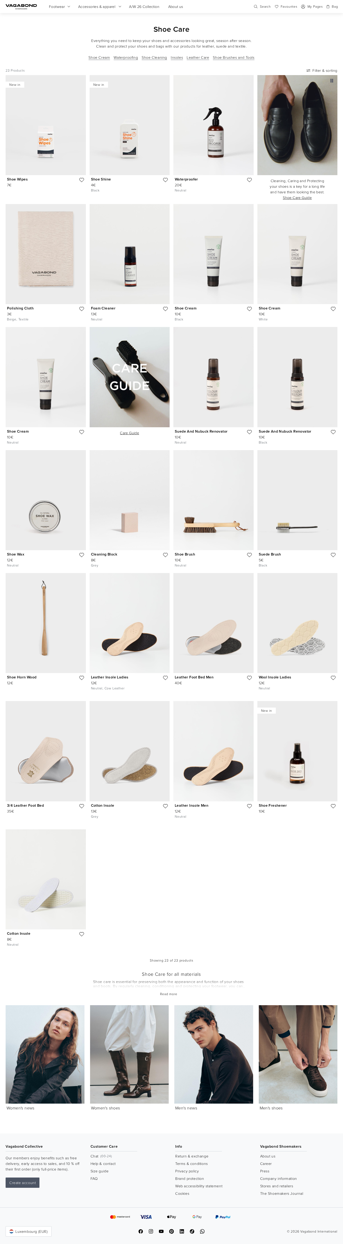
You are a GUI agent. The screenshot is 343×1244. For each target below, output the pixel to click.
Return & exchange (191, 1156)
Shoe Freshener (273, 805)
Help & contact (103, 1163)
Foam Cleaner (103, 308)
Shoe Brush (185, 554)
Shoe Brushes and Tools (233, 57)
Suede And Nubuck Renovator (201, 431)
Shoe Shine (101, 179)
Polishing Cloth (20, 308)
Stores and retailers (276, 1185)
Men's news (186, 1108)
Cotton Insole (102, 805)
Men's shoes (271, 1108)
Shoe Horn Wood (22, 677)
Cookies (182, 1193)
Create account (22, 1182)
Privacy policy (187, 1171)
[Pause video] (332, 80)
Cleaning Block (104, 554)
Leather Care (198, 57)
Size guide (100, 1171)
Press (265, 1171)
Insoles (177, 57)
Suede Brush (270, 554)
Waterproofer (186, 179)
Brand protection (189, 1178)
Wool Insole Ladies (275, 677)
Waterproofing (126, 57)
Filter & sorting (324, 70)
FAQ (94, 1178)
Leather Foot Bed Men (194, 677)
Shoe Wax (15, 554)
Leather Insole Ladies (110, 677)
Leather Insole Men (191, 805)
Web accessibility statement (198, 1185)
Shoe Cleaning (154, 57)
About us (268, 1156)
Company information (278, 1178)
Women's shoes (105, 1108)
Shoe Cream (99, 57)
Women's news (21, 1108)
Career (266, 1163)
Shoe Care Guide (297, 197)
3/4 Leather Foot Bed (25, 805)
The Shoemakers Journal (281, 1193)
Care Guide (129, 432)
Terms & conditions (191, 1163)
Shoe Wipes (17, 179)
